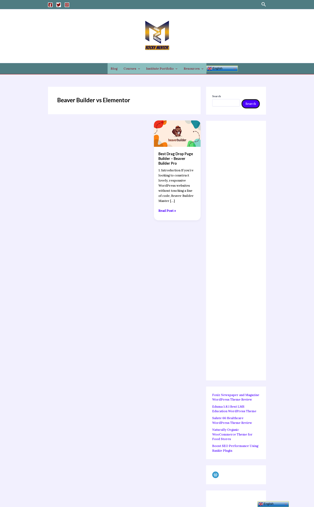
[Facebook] (50, 5)
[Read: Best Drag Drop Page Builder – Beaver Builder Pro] (177, 133)
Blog (114, 69)
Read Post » (167, 210)
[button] (263, 4)
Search (216, 96)
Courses (130, 69)
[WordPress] (215, 475)
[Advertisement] (236, 250)
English (217, 68)
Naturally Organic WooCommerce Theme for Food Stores (232, 434)
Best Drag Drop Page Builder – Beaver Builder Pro (175, 158)
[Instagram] (67, 5)
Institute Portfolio (160, 69)
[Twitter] (58, 5)
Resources (192, 69)
